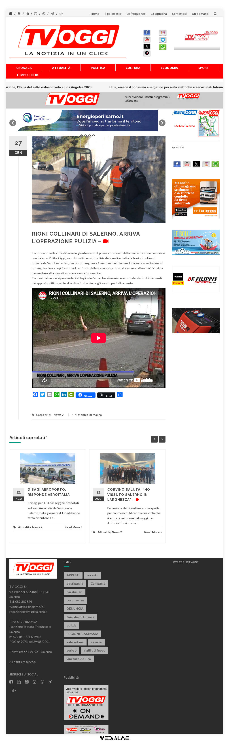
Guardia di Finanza (80, 617)
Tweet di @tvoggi (185, 562)
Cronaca (24, 68)
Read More (72, 527)
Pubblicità (71, 677)
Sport (203, 68)
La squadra (159, 14)
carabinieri (75, 592)
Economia (169, 68)
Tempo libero (28, 75)
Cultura (133, 68)
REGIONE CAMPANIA (82, 634)
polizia (71, 625)
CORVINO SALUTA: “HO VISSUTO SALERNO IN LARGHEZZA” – (128, 495)
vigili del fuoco (94, 650)
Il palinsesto (112, 14)
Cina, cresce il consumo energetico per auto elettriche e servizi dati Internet (142, 87)
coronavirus (75, 600)
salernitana (75, 642)
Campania (98, 583)
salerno (96, 642)
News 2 (58, 415)
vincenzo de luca (79, 659)
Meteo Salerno (184, 126)
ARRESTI (73, 575)
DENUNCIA (75, 608)
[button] (12, 122)
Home (95, 14)
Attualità (61, 68)
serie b (71, 650)
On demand (200, 14)
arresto (92, 575)
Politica (98, 68)
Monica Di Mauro (90, 415)
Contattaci (179, 14)
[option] (87, 120)
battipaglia (75, 583)
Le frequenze (136, 14)
